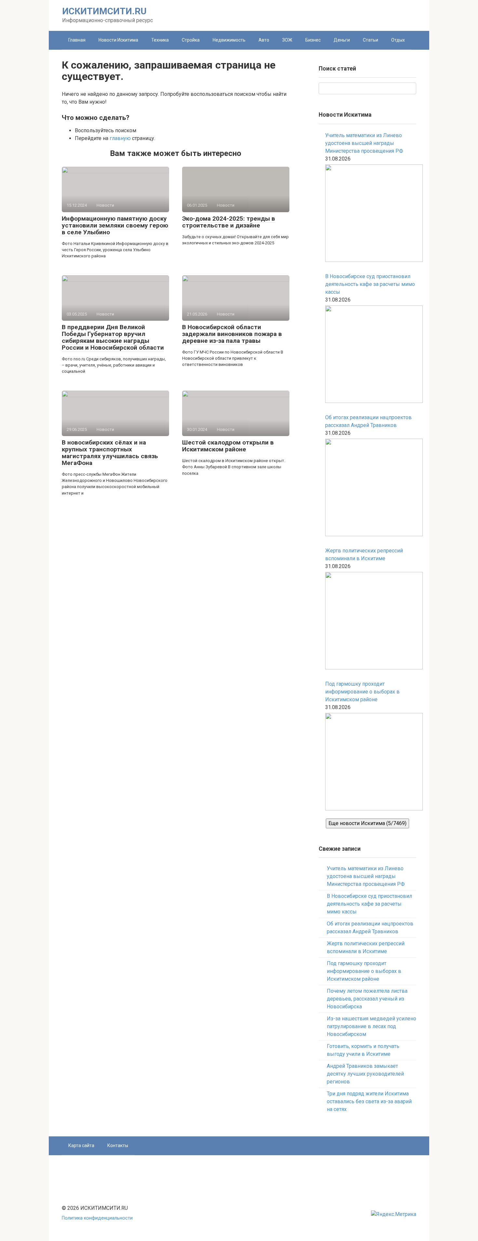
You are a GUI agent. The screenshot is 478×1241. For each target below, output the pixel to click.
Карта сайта (81, 1145)
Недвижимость (229, 40)
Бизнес (313, 40)
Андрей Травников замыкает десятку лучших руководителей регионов (365, 1074)
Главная (77, 40)
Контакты (117, 1145)
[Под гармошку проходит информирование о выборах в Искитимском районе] (370, 763)
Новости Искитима (118, 40)
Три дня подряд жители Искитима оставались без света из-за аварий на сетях (369, 1101)
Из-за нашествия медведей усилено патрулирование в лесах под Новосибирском (371, 1026)
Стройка (191, 40)
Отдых (398, 40)
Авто (264, 40)
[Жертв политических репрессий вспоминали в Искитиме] (370, 622)
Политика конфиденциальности (97, 1218)
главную (120, 138)
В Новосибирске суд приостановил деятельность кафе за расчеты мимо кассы (370, 284)
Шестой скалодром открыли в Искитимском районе (228, 446)
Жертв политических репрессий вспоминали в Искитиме (364, 555)
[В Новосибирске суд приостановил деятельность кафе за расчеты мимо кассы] (370, 355)
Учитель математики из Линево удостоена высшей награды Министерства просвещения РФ (364, 143)
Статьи (370, 40)
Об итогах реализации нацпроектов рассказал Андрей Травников (368, 421)
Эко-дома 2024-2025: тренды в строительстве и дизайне (228, 222)
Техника (160, 40)
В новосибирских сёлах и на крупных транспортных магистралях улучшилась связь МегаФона (110, 453)
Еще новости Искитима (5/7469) (367, 823)
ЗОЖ (287, 40)
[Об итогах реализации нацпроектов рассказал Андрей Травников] (370, 488)
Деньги (342, 40)
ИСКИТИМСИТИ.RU (104, 11)
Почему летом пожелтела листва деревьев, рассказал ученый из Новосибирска (367, 999)
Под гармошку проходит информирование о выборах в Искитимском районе (362, 692)
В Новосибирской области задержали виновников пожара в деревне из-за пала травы (232, 333)
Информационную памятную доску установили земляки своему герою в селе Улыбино (115, 225)
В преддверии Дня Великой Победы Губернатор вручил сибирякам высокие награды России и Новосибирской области (113, 337)
